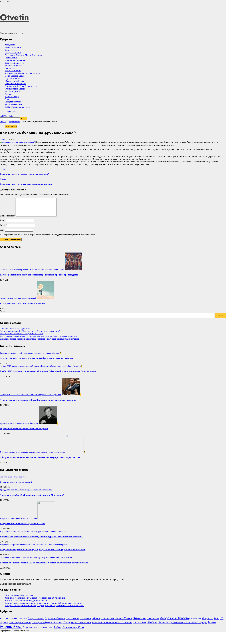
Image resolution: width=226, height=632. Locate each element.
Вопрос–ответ (11, 50)
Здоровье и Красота (14, 63)
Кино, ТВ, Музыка (13, 70)
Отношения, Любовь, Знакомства (21, 86)
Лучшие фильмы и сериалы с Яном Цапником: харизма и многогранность (30, 394)
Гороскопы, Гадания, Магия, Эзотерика (23, 55)
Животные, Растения (15, 60)
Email (3, 225)
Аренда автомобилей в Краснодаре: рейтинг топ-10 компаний (30, 331)
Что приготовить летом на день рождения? (18, 298)
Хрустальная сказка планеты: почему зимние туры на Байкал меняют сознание (38, 336)
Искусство (9, 68)
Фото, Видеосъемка (14, 104)
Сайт (2, 230)
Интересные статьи (14, 65)
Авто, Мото (10, 44)
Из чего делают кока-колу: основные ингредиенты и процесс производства (32, 269)
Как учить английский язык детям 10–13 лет (21, 333)
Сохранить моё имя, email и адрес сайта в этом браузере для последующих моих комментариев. (49, 234)
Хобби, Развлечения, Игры (17, 107)
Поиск (2, 311)
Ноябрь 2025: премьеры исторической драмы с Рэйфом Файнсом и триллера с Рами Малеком (40, 366)
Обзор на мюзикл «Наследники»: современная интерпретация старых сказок (32, 452)
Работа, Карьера (12, 91)
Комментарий (7, 215)
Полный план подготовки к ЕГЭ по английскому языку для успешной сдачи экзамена (36, 557)
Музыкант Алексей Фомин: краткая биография (19, 423)
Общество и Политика (15, 83)
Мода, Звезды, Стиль (15, 76)
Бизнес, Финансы (13, 47)
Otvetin (14, 17)
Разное (8, 94)
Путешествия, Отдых (15, 89)
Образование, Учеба (14, 81)
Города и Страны (13, 52)
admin (2, 139)
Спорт (7, 99)
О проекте (10, 111)
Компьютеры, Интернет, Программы (22, 73)
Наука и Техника (13, 78)
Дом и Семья (11, 57)
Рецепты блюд (12, 96)
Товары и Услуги (13, 101)
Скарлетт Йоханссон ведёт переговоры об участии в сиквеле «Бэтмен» (30, 353)
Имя (3, 220)
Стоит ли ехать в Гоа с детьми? (15, 328)
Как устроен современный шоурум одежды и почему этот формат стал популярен (39, 339)
